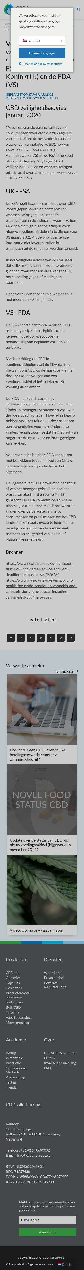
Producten (16, 959)
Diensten (53, 959)
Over (49, 1039)
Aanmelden (47, 1232)
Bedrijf (16, 98)
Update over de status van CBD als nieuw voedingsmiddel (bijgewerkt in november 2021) (40, 845)
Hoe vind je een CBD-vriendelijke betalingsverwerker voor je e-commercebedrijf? (37, 755)
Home (8, 23)
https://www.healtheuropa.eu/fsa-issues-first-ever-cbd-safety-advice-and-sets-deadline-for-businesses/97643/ (39, 569)
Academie (16, 1039)
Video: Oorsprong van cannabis (36, 930)
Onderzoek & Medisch (41, 98)
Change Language (42, 53)
